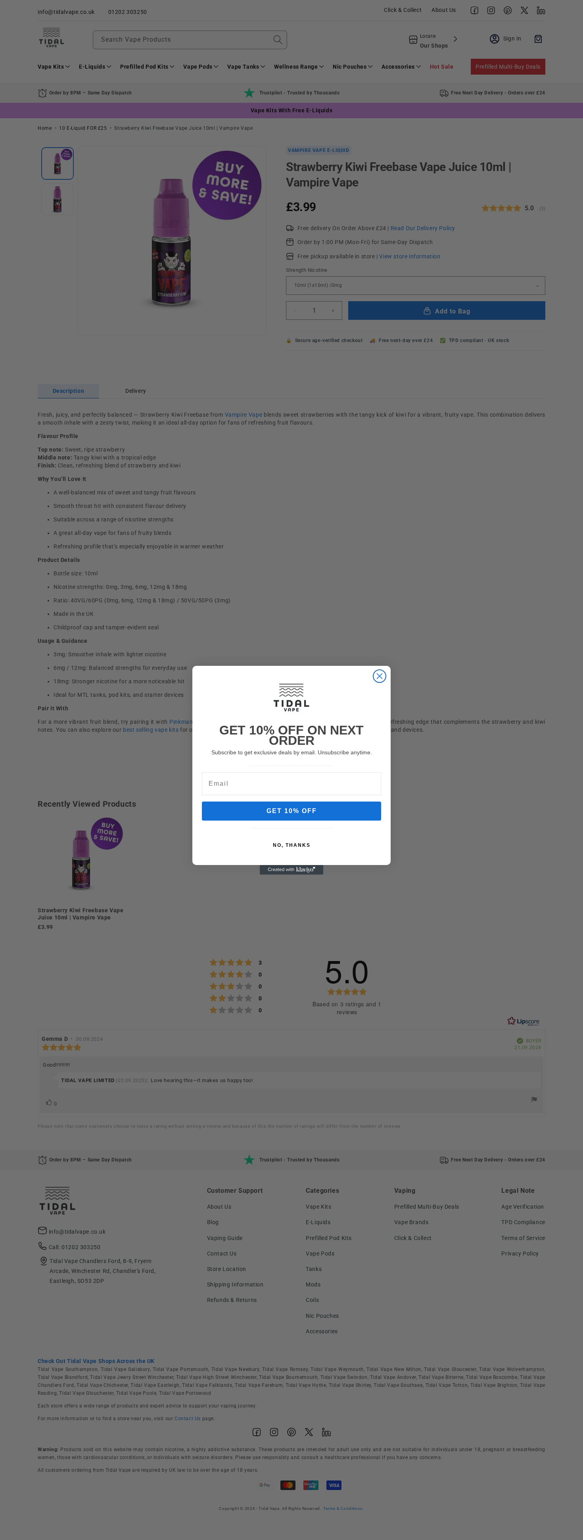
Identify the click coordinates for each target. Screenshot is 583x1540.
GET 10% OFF (292, 810)
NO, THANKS (292, 845)
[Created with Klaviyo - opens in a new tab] (291, 870)
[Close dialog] (379, 676)
